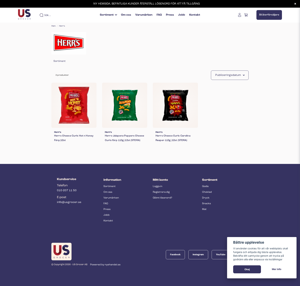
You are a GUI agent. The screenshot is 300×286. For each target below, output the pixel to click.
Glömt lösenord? (162, 198)
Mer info (276, 269)
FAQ (159, 15)
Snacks (206, 203)
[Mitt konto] (239, 14)
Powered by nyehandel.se (105, 264)
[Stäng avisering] (295, 4)
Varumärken (143, 15)
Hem (53, 26)
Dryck (206, 198)
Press (170, 15)
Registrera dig (161, 192)
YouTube (220, 255)
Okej (247, 269)
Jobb (181, 15)
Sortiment (107, 15)
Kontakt (194, 15)
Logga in (157, 186)
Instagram (198, 255)
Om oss (126, 15)
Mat (204, 209)
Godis (205, 186)
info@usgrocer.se (69, 202)
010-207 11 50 (67, 190)
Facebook (175, 255)
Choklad (207, 192)
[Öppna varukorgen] (246, 14)
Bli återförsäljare (269, 15)
